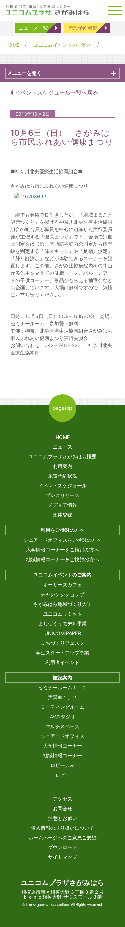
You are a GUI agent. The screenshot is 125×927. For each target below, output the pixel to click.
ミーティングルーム (62, 707)
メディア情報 (62, 505)
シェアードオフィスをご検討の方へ (62, 540)
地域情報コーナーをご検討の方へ (62, 559)
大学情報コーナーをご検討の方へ (62, 550)
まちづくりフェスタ (62, 643)
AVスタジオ (62, 716)
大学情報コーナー (62, 746)
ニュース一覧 (33, 28)
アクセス (62, 799)
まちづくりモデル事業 (62, 623)
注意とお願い (62, 818)
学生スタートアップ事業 (62, 652)
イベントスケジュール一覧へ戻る (55, 92)
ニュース (62, 447)
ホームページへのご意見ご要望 (62, 837)
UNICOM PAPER (62, 633)
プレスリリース (62, 495)
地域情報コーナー (62, 755)
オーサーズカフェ (62, 585)
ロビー (62, 775)
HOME (12, 45)
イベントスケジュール (62, 485)
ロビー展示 (62, 765)
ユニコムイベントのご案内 (62, 45)
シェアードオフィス (62, 736)
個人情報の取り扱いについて (62, 828)
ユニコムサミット (62, 614)
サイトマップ (62, 857)
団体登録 (62, 515)
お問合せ (62, 808)
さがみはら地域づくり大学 (62, 604)
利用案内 (62, 466)
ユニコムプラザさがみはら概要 (62, 456)
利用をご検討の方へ (62, 530)
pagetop (62, 408)
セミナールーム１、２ (62, 687)
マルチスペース (62, 726)
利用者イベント (62, 662)
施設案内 (62, 677)
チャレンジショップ (62, 594)
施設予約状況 (83, 28)
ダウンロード (62, 847)
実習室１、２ (62, 697)
